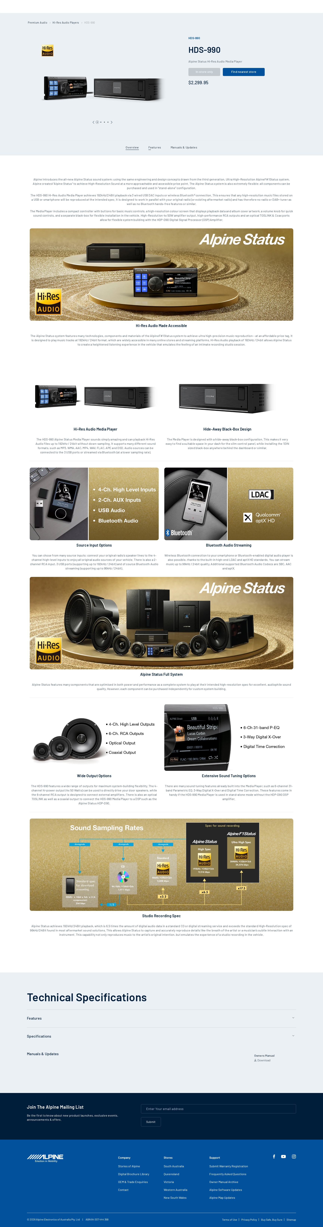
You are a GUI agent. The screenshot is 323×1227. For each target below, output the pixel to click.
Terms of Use (229, 1219)
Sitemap (291, 1219)
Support (214, 1157)
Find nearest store (243, 71)
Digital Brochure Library (133, 1174)
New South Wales (175, 1197)
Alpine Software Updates (225, 1189)
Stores (168, 1157)
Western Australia (175, 1189)
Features (154, 147)
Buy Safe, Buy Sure (271, 1219)
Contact (123, 1189)
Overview (132, 147)
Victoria (169, 1182)
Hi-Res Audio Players (66, 22)
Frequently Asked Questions (227, 1174)
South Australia (174, 1166)
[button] (111, 121)
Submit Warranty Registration (228, 1166)
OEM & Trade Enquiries (133, 1182)
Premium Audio (37, 22)
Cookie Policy (281, 1199)
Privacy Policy (249, 1219)
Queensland (171, 1174)
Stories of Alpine (129, 1166)
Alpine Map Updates (222, 1197)
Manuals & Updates (184, 147)
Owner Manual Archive (223, 1182)
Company (124, 1157)
